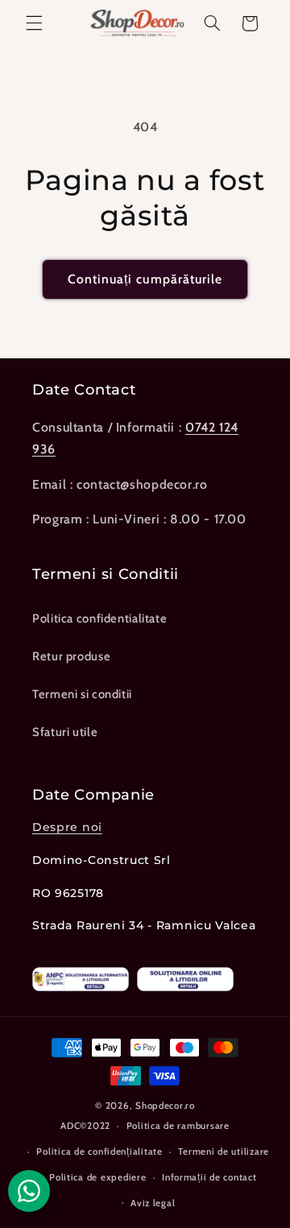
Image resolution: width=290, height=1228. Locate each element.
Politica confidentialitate (99, 618)
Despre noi (67, 827)
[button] (33, 23)
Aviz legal (152, 1203)
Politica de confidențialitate (99, 1151)
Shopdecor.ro (165, 1105)
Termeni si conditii (82, 694)
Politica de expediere (97, 1177)
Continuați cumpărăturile (145, 279)
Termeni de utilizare (223, 1151)
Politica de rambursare (178, 1125)
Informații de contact (209, 1177)
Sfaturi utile (64, 732)
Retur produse (71, 656)
